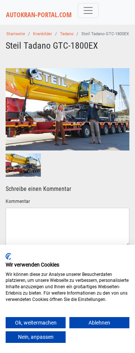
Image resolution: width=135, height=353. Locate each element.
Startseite (15, 33)
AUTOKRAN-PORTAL (39, 14)
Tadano (67, 33)
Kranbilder (42, 33)
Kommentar (18, 201)
